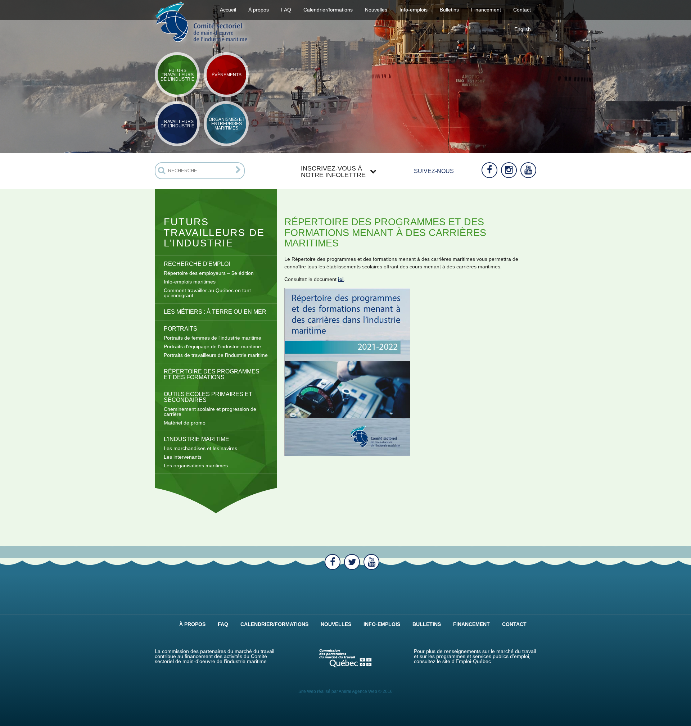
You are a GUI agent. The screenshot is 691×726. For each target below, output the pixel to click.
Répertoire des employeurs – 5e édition (209, 273)
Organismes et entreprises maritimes (226, 124)
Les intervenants (183, 457)
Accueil (228, 10)
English (522, 29)
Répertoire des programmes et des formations (211, 374)
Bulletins (449, 10)
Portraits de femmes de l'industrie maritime (212, 338)
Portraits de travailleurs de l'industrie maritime (216, 355)
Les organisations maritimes (196, 465)
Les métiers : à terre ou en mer (215, 312)
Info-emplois (413, 10)
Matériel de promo (185, 423)
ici (341, 279)
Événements (226, 74)
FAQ (286, 10)
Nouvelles (376, 10)
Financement (471, 624)
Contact (522, 10)
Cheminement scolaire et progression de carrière (210, 411)
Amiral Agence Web (358, 691)
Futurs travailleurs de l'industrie (177, 75)
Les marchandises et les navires (200, 448)
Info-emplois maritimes (190, 282)
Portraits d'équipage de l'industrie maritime (212, 346)
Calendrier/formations (328, 10)
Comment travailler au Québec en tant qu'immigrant (207, 292)
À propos (192, 624)
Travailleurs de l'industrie (177, 123)
